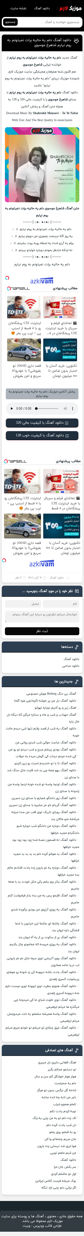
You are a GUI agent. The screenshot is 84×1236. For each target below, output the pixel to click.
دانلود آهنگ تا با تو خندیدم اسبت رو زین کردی (45, 763)
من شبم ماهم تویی (63, 1153)
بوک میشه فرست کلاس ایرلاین (55, 1181)
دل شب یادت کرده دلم (61, 1125)
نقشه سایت (18, 8)
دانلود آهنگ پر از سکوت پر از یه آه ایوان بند (47, 937)
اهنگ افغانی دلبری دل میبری (57, 1062)
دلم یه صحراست (65, 1083)
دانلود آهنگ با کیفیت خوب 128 (40, 435)
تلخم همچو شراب (64, 1104)
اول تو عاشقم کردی (63, 1174)
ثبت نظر (42, 631)
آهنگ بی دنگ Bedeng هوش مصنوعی (51, 694)
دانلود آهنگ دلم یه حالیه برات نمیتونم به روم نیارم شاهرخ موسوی (39, 43)
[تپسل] (7, 278)
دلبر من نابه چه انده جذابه (59, 1097)
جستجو (10, 22)
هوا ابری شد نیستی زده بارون (56, 1146)
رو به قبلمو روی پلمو (62, 1132)
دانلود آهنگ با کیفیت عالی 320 (40, 422)
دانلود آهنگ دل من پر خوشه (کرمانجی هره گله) (45, 701)
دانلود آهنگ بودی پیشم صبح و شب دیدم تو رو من (42, 749)
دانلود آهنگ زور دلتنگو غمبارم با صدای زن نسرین (44, 798)
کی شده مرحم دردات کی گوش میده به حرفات (46, 756)
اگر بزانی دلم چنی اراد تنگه (58, 1188)
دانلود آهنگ (42, 8)
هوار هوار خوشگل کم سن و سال (55, 1076)
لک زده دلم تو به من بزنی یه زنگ (54, 1118)
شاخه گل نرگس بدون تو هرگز (56, 1090)
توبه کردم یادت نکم (63, 1111)
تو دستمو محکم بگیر (62, 1069)
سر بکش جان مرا (65, 1167)
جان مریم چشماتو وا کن (60, 1139)
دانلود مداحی (70, 666)
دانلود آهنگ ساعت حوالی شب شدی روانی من (45, 742)
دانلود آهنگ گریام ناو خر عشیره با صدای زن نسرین (42, 805)
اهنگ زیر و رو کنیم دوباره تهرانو (55, 708)
